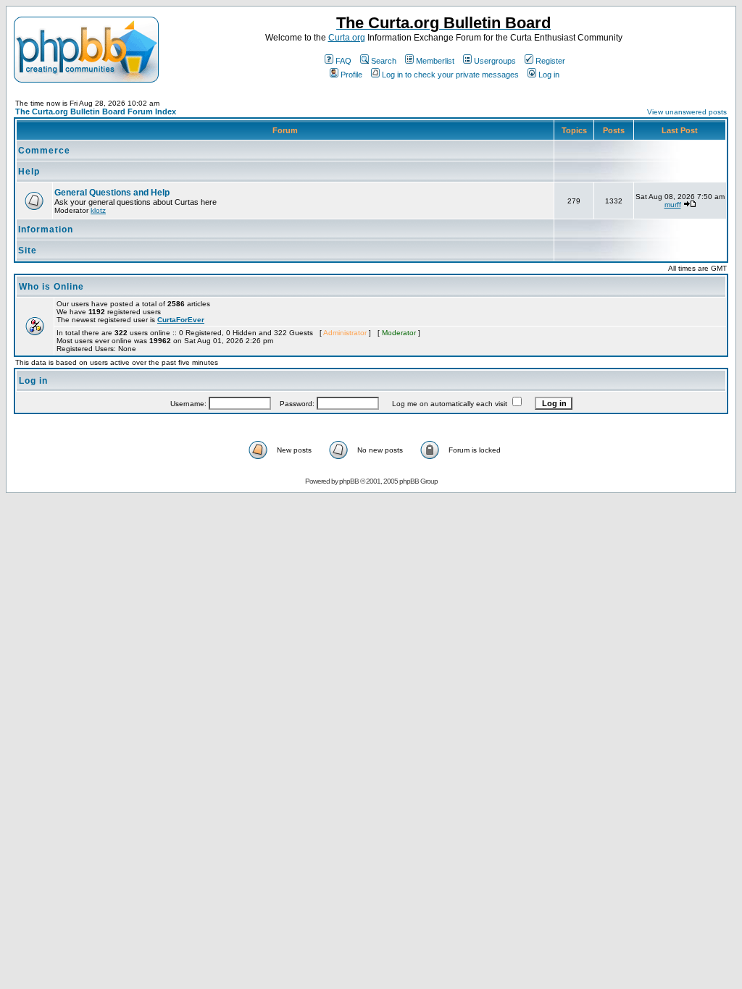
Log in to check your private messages (450, 74)
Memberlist (435, 60)
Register (550, 60)
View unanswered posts (687, 112)
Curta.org (346, 38)
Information (45, 229)
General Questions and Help (112, 193)
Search (383, 60)
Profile (351, 74)
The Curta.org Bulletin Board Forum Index (95, 111)
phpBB (349, 481)
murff (672, 205)
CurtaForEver (180, 320)
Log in (548, 74)
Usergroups (495, 60)
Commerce (44, 151)
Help (29, 172)
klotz (98, 210)
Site (27, 250)
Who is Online (51, 287)
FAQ (343, 60)
